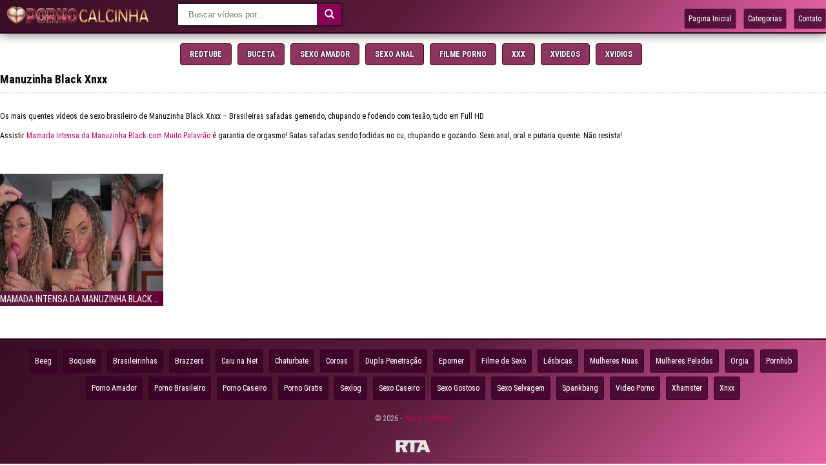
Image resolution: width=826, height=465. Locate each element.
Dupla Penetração (393, 361)
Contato (809, 18)
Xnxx (727, 388)
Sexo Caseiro (399, 388)
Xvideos (565, 54)
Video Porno (635, 388)
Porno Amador (114, 388)
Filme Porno (463, 54)
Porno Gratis (303, 388)
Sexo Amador (325, 54)
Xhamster (687, 388)
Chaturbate (291, 361)
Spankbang (580, 388)
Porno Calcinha (427, 418)
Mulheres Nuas (614, 361)
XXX (518, 54)
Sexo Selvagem (521, 388)
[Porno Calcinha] (80, 16)
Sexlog (350, 388)
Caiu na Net (239, 361)
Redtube (206, 54)
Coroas (337, 361)
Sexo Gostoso (458, 388)
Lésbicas (557, 361)
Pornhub (779, 361)
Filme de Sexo (503, 361)
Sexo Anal (394, 54)
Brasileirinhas (135, 361)
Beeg (43, 361)
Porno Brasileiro (179, 388)
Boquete (82, 361)
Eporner (451, 361)
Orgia (739, 361)
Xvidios (618, 54)
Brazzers (189, 361)
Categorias (765, 18)
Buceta (261, 54)
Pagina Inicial (710, 18)
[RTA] (413, 448)
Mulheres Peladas (684, 361)
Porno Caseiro (245, 388)
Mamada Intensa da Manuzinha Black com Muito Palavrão (118, 135)
